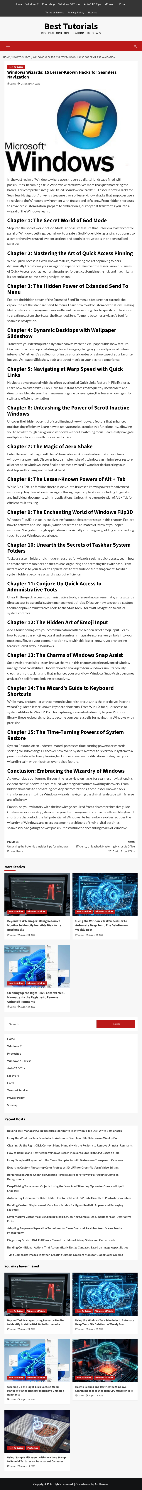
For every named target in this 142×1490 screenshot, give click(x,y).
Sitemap (92, 12)
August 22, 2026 (96, 935)
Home (18, 4)
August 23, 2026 (28, 935)
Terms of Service (54, 12)
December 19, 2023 (30, 83)
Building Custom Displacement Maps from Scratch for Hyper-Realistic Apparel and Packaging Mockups (65, 1207)
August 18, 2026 (96, 1395)
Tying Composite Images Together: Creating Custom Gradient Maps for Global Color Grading (65, 1254)
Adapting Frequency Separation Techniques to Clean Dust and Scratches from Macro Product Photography (65, 1230)
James (13, 83)
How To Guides (16, 67)
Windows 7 (32, 4)
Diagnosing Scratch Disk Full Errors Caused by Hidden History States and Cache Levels (61, 1240)
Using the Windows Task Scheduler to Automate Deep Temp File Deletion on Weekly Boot (101, 925)
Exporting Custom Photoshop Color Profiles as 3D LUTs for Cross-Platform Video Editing (63, 1167)
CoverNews (82, 1484)
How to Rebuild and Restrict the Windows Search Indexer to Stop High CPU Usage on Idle (63, 1152)
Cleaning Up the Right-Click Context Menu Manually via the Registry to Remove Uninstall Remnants (36, 997)
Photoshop (48, 4)
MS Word (109, 4)
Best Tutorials (71, 26)
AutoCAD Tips (92, 4)
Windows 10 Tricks (69, 4)
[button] (8, 45)
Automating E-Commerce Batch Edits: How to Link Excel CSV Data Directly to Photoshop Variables (69, 1198)
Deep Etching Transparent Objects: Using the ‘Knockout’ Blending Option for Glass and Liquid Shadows (65, 1188)
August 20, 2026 (28, 1006)
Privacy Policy (76, 12)
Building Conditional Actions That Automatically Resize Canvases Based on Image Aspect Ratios (67, 1247)
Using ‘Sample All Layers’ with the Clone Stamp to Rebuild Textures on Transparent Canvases (65, 1160)
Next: (105, 846)
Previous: (38, 846)
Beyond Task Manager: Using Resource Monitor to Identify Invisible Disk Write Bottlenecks (34, 925)
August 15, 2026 (28, 1466)
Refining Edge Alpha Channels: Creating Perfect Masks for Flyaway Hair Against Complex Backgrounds (63, 1177)
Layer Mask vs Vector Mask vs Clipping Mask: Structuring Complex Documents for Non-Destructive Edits (69, 1219)
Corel (122, 4)
